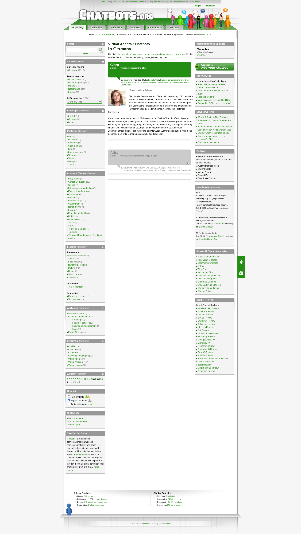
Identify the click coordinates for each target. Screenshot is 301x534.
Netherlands (74, 89)
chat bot (142, 2)
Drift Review (203, 330)
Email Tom (201, 55)
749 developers (174, 499)
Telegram (72, 155)
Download (73, 139)
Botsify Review (204, 365)
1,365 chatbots (172, 496)
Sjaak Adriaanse (218, 223)
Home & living (162, 82)
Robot (71, 271)
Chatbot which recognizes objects (213, 133)
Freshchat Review (206, 346)
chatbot (115, 68)
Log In (198, 6)
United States (74, 79)
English (151, 80)
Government (74, 204)
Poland (71, 86)
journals (97, 499)
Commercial (126, 85)
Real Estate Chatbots (208, 260)
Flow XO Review (205, 352)
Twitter (71, 158)
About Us (145, 524)
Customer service (80, 323)
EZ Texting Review (206, 336)
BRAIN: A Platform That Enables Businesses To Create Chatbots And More (214, 120)
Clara (114, 65)
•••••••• (85, 53)
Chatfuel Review (205, 314)
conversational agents (163, 2)
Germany (72, 70)
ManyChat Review (206, 311)
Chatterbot (73, 352)
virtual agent (125, 68)
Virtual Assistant (75, 362)
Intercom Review (205, 327)
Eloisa (199, 211)
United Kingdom (76, 82)
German (72, 119)
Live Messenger (75, 152)
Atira (114, 153)
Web (157, 80)
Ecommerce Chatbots (208, 263)
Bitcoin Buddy (205, 227)
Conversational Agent (78, 356)
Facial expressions (77, 296)
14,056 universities (96, 505)
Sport (70, 226)
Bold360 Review (205, 355)
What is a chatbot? (77, 418)
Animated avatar (76, 255)
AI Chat (201, 266)
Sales (156, 170)
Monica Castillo (218, 236)
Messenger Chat (205, 272)
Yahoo (71, 164)
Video (71, 277)
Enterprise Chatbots (207, 282)
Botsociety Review (206, 324)
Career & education (77, 182)
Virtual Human (75, 365)
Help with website (206, 97)
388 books (88, 496)
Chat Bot (72, 346)
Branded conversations (170, 80)
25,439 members (175, 502)
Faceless (72, 262)
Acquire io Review (206, 371)
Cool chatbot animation (208, 142)
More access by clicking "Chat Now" (214, 100)
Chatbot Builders (205, 291)
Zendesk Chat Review (208, 333)
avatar (70, 461)
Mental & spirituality (77, 213)
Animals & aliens (76, 313)
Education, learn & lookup (80, 188)
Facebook (73, 143)
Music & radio (74, 219)
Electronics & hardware (138, 82)
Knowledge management (84, 326)
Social (71, 222)
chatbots (121, 54)
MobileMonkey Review (208, 308)
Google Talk (74, 146)
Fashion (152, 82)
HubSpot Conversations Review (213, 358)
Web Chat (202, 269)
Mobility (72, 216)
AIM (70, 136)
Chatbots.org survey (106, 34)
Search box (73, 274)
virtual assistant (126, 156)
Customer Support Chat (209, 275)
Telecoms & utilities (77, 229)
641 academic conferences (95, 502)
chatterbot (194, 2)
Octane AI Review (206, 361)
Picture (71, 268)
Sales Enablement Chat (209, 257)
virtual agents (118, 2)
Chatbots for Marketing (208, 288)
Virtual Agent (74, 359)
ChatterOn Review (206, 321)
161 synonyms (173, 505)
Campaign (77, 320)
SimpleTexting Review (208, 368)
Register (210, 6)
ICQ (70, 149)
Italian (71, 122)
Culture (71, 185)
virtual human (178, 2)
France (71, 92)
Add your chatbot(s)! (77, 421)
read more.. (206, 34)
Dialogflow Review (206, 340)
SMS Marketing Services (209, 285)
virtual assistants (131, 2)
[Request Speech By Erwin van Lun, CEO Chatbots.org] (241, 261)
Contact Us (166, 524)
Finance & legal (75, 200)
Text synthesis (75, 299)
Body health (74, 179)
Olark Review (204, 343)
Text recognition (176, 82)
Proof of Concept (76, 332)
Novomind (128, 80)
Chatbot (104, 2)
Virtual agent (74, 424)
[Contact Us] (241, 272)
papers (105, 499)
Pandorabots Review (207, 349)
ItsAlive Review (205, 318)
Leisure (71, 210)
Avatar (186, 82)
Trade (71, 232)
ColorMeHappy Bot (208, 239)
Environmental (75, 194)
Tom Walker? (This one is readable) (214, 103)
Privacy (155, 524)
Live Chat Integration (207, 278)
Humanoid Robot (76, 265)
